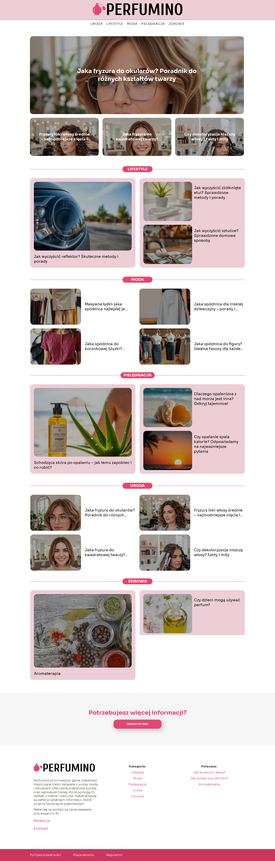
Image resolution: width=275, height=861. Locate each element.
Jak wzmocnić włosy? (209, 772)
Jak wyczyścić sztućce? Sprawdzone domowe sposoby (216, 236)
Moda (132, 24)
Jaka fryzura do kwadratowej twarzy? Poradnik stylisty (137, 137)
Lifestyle (114, 24)
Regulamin (114, 855)
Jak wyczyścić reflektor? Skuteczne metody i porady (76, 259)
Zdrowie (177, 24)
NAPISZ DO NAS (137, 724)
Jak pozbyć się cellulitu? (209, 778)
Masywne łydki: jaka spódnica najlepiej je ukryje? (105, 307)
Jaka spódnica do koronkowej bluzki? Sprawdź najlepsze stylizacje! (103, 346)
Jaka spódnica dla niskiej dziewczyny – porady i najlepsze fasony (218, 307)
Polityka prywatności (45, 855)
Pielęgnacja (153, 24)
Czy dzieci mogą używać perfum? (217, 602)
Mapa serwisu (83, 855)
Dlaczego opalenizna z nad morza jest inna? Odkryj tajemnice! (215, 399)
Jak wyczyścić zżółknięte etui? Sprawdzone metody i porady (217, 193)
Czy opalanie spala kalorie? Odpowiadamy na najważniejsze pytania (216, 444)
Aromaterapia (47, 673)
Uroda (96, 24)
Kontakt (40, 828)
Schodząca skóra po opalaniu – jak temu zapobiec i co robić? (83, 465)
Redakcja (41, 820)
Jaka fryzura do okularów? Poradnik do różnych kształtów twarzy (137, 75)
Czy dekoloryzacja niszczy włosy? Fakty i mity (209, 137)
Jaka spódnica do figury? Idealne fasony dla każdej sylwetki (218, 346)
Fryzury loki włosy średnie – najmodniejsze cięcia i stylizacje (64, 137)
